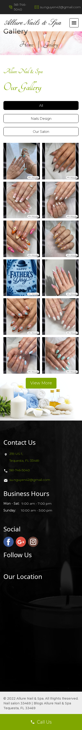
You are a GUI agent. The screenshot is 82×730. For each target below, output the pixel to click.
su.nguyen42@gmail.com (60, 7)
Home (26, 44)
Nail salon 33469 (17, 703)
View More (41, 383)
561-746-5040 (19, 470)
